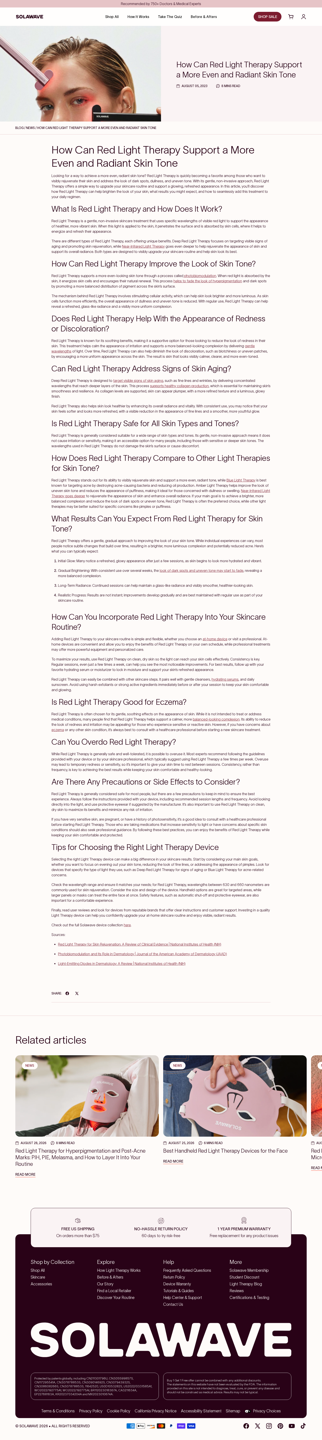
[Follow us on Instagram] (268, 1425)
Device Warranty (177, 1284)
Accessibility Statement (201, 1411)
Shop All (38, 1270)
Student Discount (244, 1277)
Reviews (237, 1291)
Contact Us (173, 1304)
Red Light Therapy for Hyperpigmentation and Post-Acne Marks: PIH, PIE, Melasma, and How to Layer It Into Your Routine (80, 1157)
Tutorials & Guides (178, 1291)
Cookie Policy (118, 1411)
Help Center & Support (182, 1297)
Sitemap (233, 1411)
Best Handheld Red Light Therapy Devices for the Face (225, 1151)
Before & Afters (110, 1277)
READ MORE (25, 1174)
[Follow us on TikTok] (303, 1425)
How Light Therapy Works (119, 1270)
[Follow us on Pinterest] (280, 1425)
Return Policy (174, 1277)
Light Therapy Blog (246, 1284)
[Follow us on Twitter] (257, 1425)
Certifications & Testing (249, 1297)
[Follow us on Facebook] (246, 1425)
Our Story (105, 1284)
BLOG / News (25, 128)
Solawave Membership (249, 1270)
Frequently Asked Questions (187, 1270)
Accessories (41, 1284)
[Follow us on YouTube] (291, 1425)
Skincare (38, 1277)
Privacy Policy (91, 1411)
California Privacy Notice (156, 1411)
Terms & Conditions (58, 1411)
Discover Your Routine (115, 1297)
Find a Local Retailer (114, 1291)
